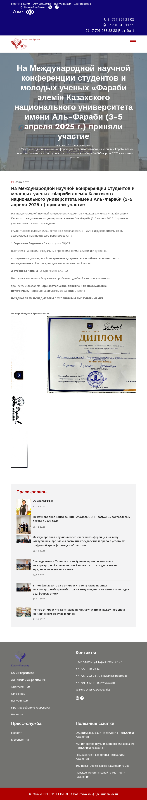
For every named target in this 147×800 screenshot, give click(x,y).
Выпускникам (62, 3)
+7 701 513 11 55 (120, 25)
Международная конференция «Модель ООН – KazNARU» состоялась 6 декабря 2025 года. (81, 519)
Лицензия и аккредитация (28, 680)
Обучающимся (42, 3)
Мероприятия (20, 739)
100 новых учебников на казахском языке (102, 765)
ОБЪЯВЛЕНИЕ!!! (43, 500)
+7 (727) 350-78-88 (88, 669)
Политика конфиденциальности (95, 794)
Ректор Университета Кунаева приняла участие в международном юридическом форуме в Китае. (79, 611)
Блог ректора (82, 3)
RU (19, 12)
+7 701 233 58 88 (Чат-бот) (112, 30)
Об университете (22, 672)
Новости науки (80, 145)
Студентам (18, 693)
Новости (16, 732)
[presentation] (69, 475)
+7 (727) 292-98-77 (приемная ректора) (101, 675)
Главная (60, 145)
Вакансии (17, 714)
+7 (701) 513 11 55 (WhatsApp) (95, 682)
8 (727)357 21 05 (121, 19)
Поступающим (20, 3)
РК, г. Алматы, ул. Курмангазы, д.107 (99, 662)
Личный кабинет (34, 7)
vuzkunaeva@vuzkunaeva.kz (93, 689)
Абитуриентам (20, 686)
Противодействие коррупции (30, 707)
